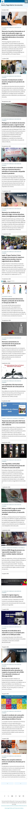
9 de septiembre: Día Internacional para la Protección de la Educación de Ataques (14, 380)
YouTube (12, 796)
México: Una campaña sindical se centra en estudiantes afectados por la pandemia (14, 758)
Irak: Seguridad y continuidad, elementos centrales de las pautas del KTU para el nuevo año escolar (14, 462)
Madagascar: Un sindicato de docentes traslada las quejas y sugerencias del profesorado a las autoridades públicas (14, 121)
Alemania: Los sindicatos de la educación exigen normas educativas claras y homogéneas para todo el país (14, 210)
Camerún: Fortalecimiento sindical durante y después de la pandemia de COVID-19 (14, 78)
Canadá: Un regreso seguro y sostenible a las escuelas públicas (14, 589)
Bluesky (20, 796)
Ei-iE (2, 1)
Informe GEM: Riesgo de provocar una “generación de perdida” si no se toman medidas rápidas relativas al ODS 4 (14, 550)
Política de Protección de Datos (16, 808)
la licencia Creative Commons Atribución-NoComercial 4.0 (13, 805)
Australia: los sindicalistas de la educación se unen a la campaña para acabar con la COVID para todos (14, 626)
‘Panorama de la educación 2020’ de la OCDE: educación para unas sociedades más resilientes (14, 419)
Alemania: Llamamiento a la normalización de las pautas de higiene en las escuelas (14, 339)
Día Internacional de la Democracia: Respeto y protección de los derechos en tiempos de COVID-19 (14, 297)
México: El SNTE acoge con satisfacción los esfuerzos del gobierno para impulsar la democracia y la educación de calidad (14, 506)
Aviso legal (7, 808)
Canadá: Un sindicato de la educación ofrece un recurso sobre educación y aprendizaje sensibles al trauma (14, 714)
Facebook (5, 796)
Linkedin (23, 796)
